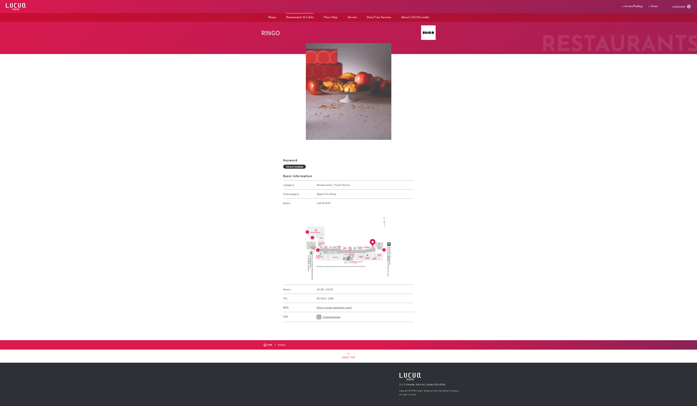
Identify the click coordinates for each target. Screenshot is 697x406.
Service (352, 17)
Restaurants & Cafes (300, 17)
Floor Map (331, 17)
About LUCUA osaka (415, 17)
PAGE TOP (348, 357)
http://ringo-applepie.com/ (334, 307)
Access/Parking (633, 6)
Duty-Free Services (379, 17)
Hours (654, 6)
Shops (272, 17)
